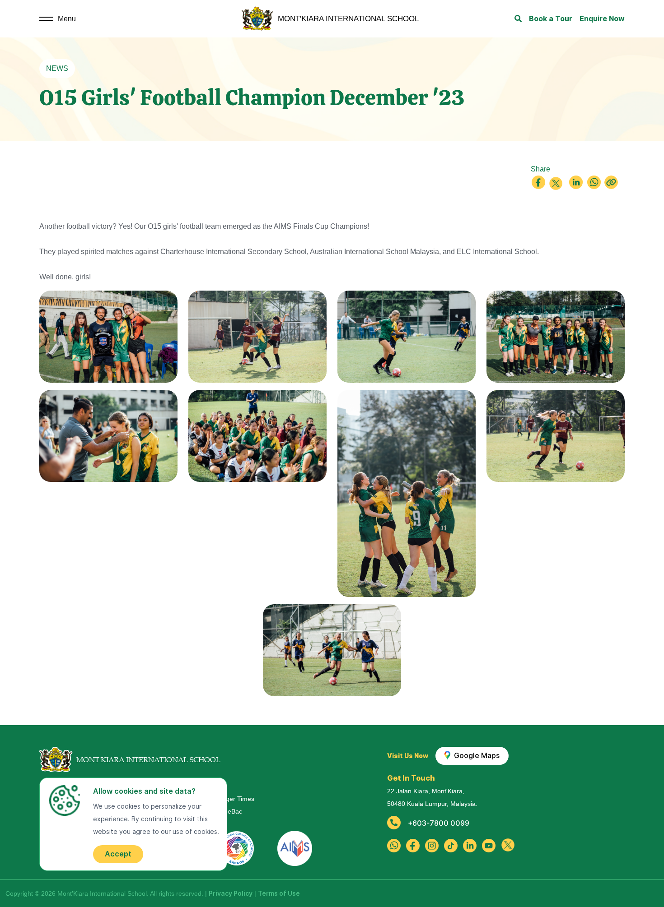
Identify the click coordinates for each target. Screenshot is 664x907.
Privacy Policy (231, 893)
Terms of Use (279, 893)
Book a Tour (550, 18)
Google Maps (475, 755)
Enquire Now (602, 18)
